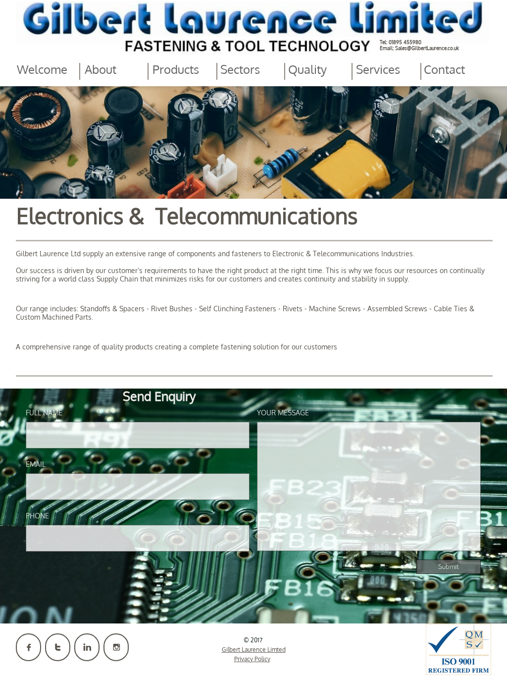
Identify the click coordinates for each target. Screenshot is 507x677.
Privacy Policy (252, 659)
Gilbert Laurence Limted (254, 649)
